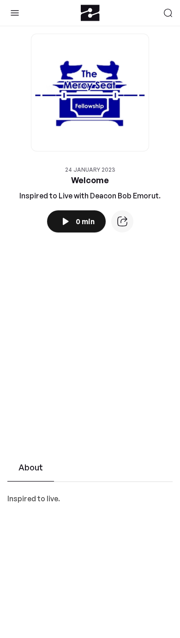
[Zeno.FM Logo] (90, 13)
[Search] (168, 13)
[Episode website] (122, 221)
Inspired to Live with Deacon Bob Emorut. (90, 195)
